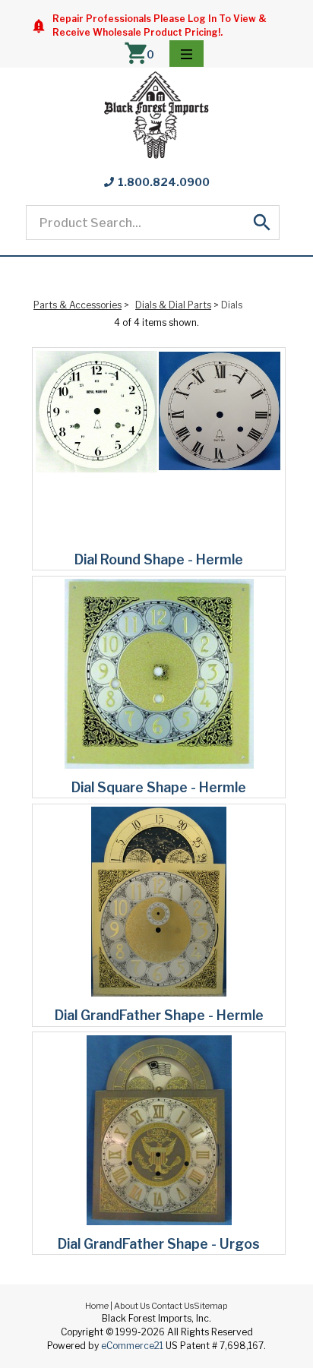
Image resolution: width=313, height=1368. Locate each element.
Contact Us (172, 1305)
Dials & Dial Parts (173, 305)
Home (97, 1305)
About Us (132, 1305)
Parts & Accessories (77, 305)
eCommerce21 (132, 1345)
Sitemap (211, 1305)
